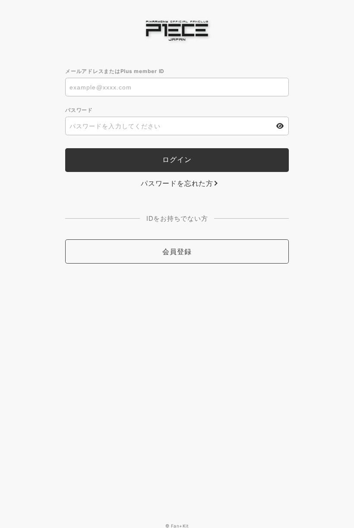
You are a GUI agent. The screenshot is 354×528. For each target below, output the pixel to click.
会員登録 (176, 251)
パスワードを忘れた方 (177, 183)
